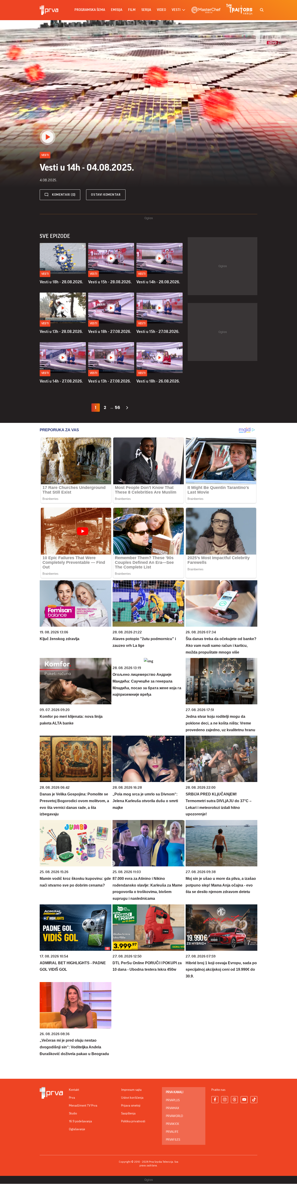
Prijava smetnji (130, 1105)
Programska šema (89, 10)
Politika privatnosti (133, 1121)
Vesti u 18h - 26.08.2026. (158, 381)
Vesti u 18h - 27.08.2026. (109, 331)
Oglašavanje (77, 1129)
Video (161, 10)
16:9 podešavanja (80, 1121)
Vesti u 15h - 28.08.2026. (110, 282)
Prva (72, 1097)
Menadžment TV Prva (83, 1105)
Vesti (45, 274)
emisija (116, 10)
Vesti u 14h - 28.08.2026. (158, 282)
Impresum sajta (131, 1089)
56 (117, 407)
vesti (176, 10)
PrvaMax (172, 1108)
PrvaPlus (173, 1100)
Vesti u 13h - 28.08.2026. (61, 331)
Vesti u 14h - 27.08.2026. (61, 381)
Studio (73, 1113)
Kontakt (74, 1089)
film (132, 10)
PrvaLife (172, 1131)
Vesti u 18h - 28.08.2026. (61, 282)
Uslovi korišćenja (132, 1097)
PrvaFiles (173, 1139)
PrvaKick (172, 1124)
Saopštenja (128, 1113)
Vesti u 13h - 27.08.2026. (109, 381)
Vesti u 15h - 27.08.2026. (157, 331)
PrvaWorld (174, 1116)
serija (146, 10)
